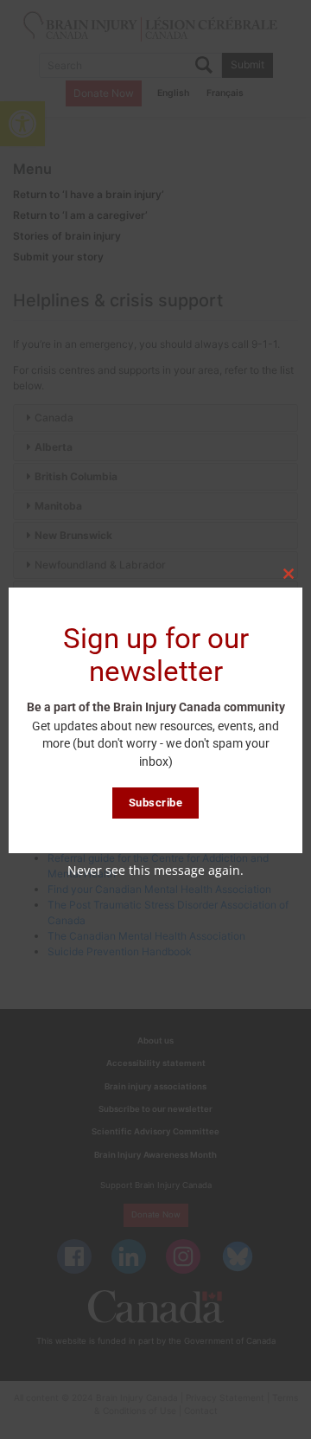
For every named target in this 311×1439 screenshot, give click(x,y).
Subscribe (156, 802)
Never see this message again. (155, 870)
